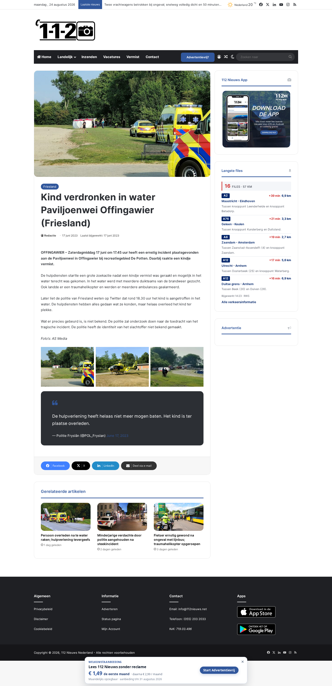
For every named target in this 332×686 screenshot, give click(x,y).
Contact (152, 57)
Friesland (49, 186)
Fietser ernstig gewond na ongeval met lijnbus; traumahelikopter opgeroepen (177, 539)
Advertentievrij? (198, 57)
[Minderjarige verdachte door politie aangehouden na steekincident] (122, 517)
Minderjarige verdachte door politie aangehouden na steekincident (119, 539)
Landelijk (65, 57)
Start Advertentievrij (219, 670)
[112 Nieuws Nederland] (65, 30)
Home (46, 57)
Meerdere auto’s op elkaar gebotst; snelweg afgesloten (143, 4)
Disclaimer (41, 619)
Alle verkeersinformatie (239, 302)
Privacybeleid (43, 609)
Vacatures (111, 57)
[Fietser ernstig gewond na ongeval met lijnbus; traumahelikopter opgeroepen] (178, 517)
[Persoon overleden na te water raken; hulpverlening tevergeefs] (66, 517)
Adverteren (110, 609)
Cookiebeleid (43, 629)
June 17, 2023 (117, 435)
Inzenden (89, 57)
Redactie (50, 235)
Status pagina (111, 619)
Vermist (132, 57)
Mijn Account (111, 629)
